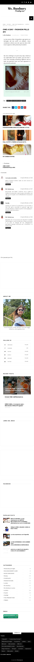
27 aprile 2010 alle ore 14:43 (26, 177)
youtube (18, 361)
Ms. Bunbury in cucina (9, 588)
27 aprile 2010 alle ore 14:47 (26, 189)
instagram (18, 344)
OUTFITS (27, 24)
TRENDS (6, 600)
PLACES (6, 593)
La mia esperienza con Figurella (20, 534)
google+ (18, 354)
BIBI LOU (19, 644)
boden (16, 651)
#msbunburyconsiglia (9, 568)
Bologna (14, 648)
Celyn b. (9, 24)
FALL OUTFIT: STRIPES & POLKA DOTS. (14, 142)
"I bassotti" (4, 639)
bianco (3, 651)
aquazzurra (28, 648)
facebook (18, 348)
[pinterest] (28, 2)
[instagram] (22, 2)
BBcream (4, 644)
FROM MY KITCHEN (8, 580)
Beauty (6, 576)
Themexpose (20, 660)
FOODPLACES (7, 578)
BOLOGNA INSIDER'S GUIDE (11, 571)
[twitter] (26, 2)
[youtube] (30, 2)
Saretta (7, 203)
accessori (20, 648)
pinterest (18, 358)
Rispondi (8, 184)
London (6, 583)
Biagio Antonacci (6, 648)
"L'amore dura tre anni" (15, 639)
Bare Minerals (20, 646)
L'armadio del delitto (11, 178)
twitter (18, 351)
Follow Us (17, 632)
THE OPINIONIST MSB (9, 597)
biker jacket (10, 651)
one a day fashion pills (18, 24)
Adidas (24, 641)
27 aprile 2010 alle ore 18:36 (26, 203)
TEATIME (6, 595)
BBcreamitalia (11, 644)
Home (4, 24)
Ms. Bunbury (8, 189)
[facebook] (24, 2)
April (29, 641)
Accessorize (17, 641)
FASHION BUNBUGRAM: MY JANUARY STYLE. (16, 127)
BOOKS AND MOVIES (9, 573)
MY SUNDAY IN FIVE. (9, 156)
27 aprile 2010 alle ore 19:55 (26, 217)
